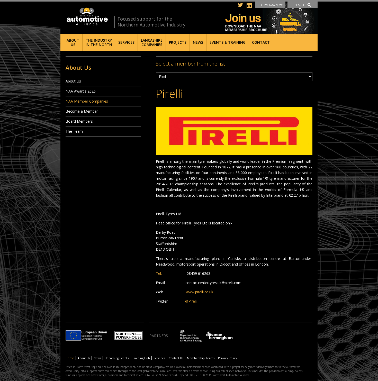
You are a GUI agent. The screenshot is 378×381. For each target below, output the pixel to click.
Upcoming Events (117, 358)
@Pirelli (191, 301)
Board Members (79, 121)
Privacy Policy (227, 358)
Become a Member (82, 111)
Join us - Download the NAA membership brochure (271, 19)
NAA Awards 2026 (81, 91)
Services (126, 42)
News (198, 42)
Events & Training (228, 42)
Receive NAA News (270, 5)
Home (70, 358)
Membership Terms (200, 358)
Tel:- (159, 273)
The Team (74, 131)
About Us (73, 42)
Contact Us (176, 358)
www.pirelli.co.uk (199, 291)
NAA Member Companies (87, 101)
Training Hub (141, 358)
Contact (261, 42)
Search (300, 5)
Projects (177, 42)
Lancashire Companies (152, 42)
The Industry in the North (99, 42)
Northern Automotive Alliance (87, 16)
